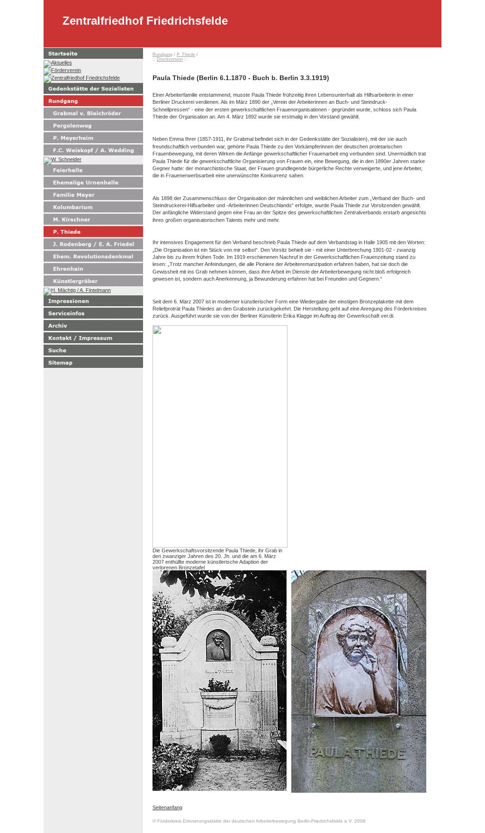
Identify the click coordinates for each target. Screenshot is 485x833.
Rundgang (162, 54)
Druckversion (170, 59)
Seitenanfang (167, 807)
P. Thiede (186, 54)
